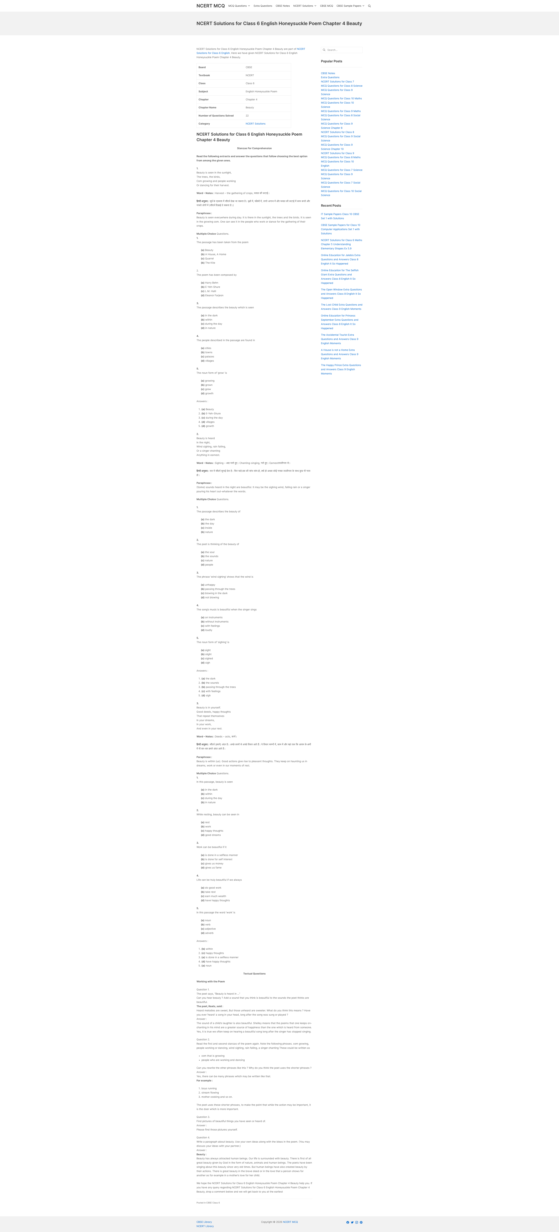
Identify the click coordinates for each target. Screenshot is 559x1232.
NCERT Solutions (256, 123)
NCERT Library (205, 1226)
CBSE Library (204, 1221)
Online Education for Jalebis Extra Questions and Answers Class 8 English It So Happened (340, 259)
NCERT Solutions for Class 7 (337, 81)
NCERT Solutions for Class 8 (337, 132)
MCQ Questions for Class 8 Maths (341, 157)
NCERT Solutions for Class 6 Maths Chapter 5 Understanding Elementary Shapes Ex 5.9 (341, 244)
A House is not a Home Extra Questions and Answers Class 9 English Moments (339, 354)
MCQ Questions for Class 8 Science (341, 85)
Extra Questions (330, 77)
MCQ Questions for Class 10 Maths (341, 98)
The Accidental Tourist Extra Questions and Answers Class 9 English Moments (339, 339)
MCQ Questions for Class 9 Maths (341, 111)
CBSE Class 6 (213, 1202)
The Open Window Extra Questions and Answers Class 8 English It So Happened (341, 293)
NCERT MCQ (290, 1221)
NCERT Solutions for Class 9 (337, 153)
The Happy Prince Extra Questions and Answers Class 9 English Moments (341, 369)
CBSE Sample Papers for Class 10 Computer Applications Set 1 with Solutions (340, 229)
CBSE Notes (328, 73)
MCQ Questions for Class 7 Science (341, 170)
